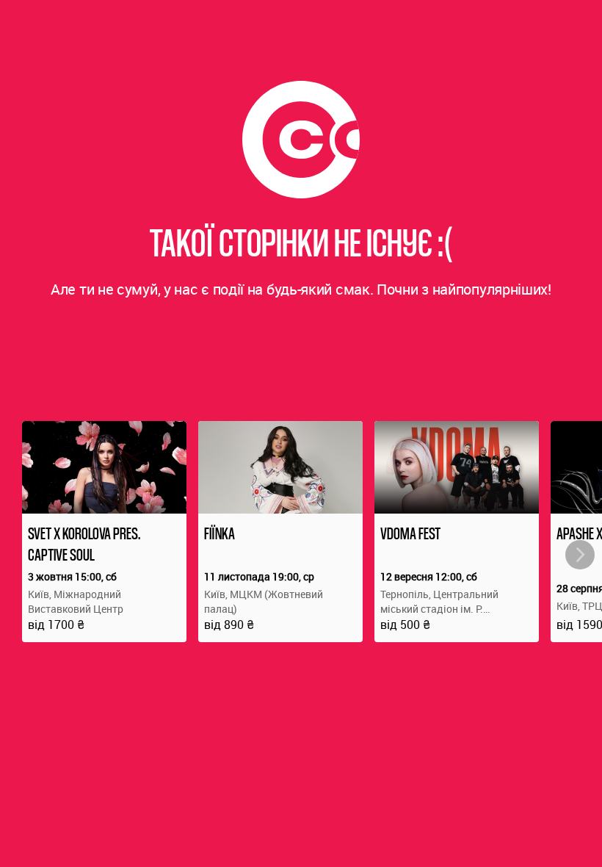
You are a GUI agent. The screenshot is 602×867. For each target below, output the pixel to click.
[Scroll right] (580, 554)
